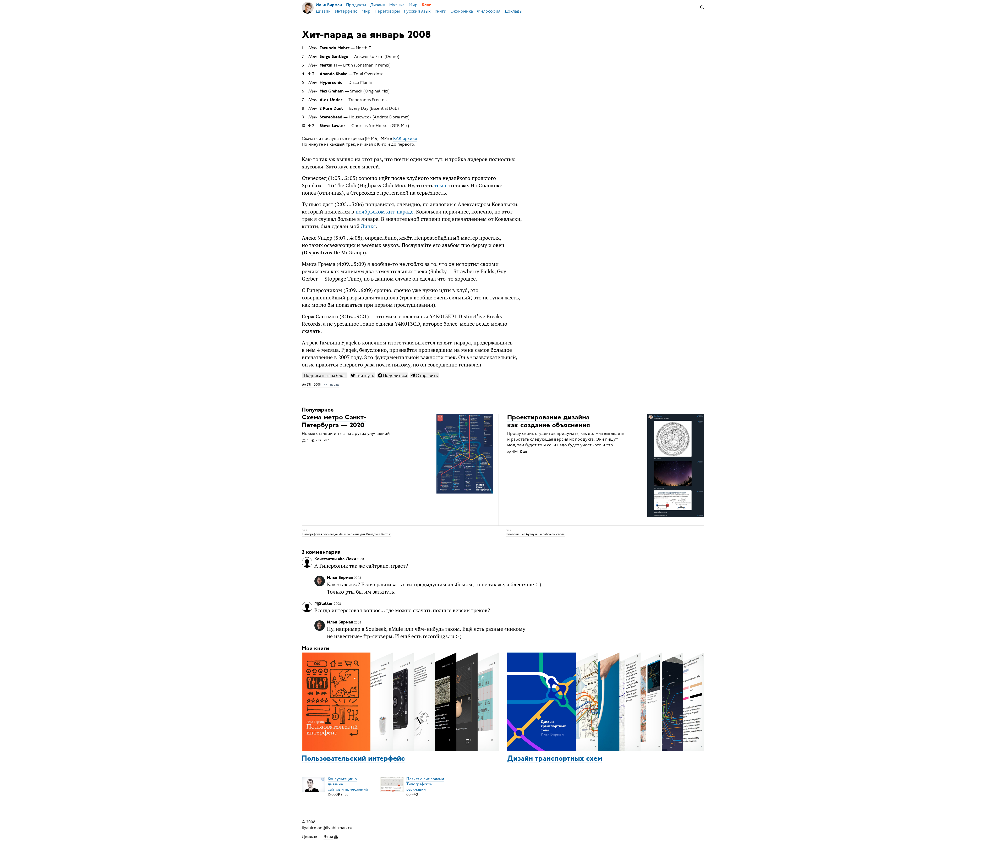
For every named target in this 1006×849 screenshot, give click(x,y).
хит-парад (331, 384)
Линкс (368, 226)
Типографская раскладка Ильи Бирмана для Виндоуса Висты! (346, 534)
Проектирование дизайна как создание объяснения (548, 421)
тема (440, 185)
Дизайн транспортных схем (554, 759)
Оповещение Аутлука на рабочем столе (535, 534)
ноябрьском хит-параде (384, 211)
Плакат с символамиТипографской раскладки (425, 784)
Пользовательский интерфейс (353, 759)
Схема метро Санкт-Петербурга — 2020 (334, 421)
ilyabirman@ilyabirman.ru (327, 828)
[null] (362, 375)
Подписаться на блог (324, 375)
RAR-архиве (405, 138)
